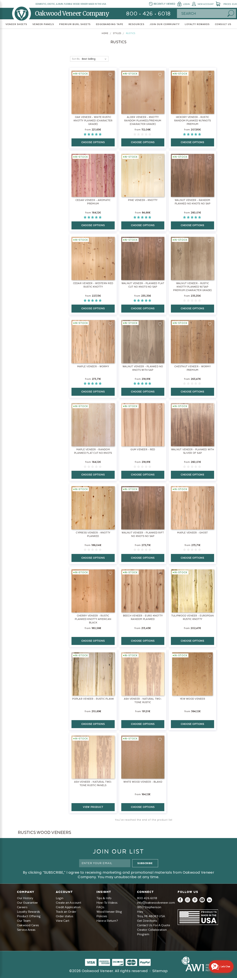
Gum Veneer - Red (142, 449)
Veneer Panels (43, 24)
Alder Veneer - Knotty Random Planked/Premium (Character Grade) (142, 120)
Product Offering (29, 916)
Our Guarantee (27, 902)
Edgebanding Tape (109, 24)
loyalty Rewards (197, 24)
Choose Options (93, 142)
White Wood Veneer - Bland (142, 781)
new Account (206, 4)
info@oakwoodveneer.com (156, 902)
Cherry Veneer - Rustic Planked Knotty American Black (93, 619)
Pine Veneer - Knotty (142, 200)
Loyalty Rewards (28, 911)
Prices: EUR (230, 4)
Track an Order (66, 911)
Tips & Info (104, 898)
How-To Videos (107, 902)
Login (186, 4)
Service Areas (26, 929)
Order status (64, 916)
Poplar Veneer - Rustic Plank (93, 698)
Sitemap (160, 970)
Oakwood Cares (28, 925)
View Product (93, 807)
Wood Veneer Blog (109, 911)
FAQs (100, 907)
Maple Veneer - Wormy (93, 366)
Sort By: (76, 59)
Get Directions (147, 920)
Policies (101, 916)
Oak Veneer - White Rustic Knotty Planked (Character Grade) (93, 120)
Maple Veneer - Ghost (192, 532)
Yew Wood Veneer (192, 698)
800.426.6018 (147, 898)
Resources (137, 24)
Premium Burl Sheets (75, 24)
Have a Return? (107, 920)
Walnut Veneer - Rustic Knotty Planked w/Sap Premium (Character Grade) (192, 287)
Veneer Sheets (16, 24)
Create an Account (68, 902)
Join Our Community (165, 24)
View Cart (62, 920)
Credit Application (68, 907)
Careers (22, 907)
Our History (25, 898)
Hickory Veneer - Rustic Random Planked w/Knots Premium (192, 120)
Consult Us (223, 24)
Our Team (24, 920)
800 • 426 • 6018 (148, 13)
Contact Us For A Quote (153, 925)
